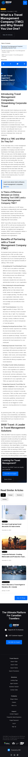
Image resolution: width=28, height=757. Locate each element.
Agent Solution (14, 683)
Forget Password (14, 720)
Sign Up (14, 726)
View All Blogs (21, 598)
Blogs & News (14, 699)
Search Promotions (14, 671)
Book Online (8, 479)
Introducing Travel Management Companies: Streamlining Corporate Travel (12, 47)
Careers (14, 702)
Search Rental (14, 668)
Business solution (14, 686)
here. (7, 186)
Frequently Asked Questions (14, 717)
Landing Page (14, 680)
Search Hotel (14, 664)
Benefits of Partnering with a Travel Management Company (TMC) (13, 51)
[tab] (3, 495)
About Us (14, 705)
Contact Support (14, 714)
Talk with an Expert (10, 473)
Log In (14, 723)
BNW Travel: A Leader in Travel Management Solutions (12, 55)
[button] (25, 3)
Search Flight (14, 661)
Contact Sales (14, 690)
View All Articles (7, 35)
